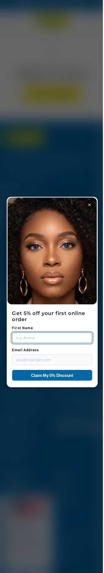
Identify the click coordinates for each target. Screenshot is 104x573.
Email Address (24, 350)
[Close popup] (86, 205)
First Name (21, 328)
